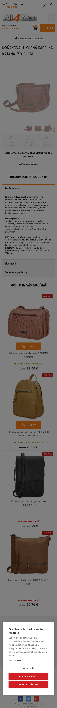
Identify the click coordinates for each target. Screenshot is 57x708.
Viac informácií (15, 660)
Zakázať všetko (28, 684)
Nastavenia (28, 668)
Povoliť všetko (28, 676)
